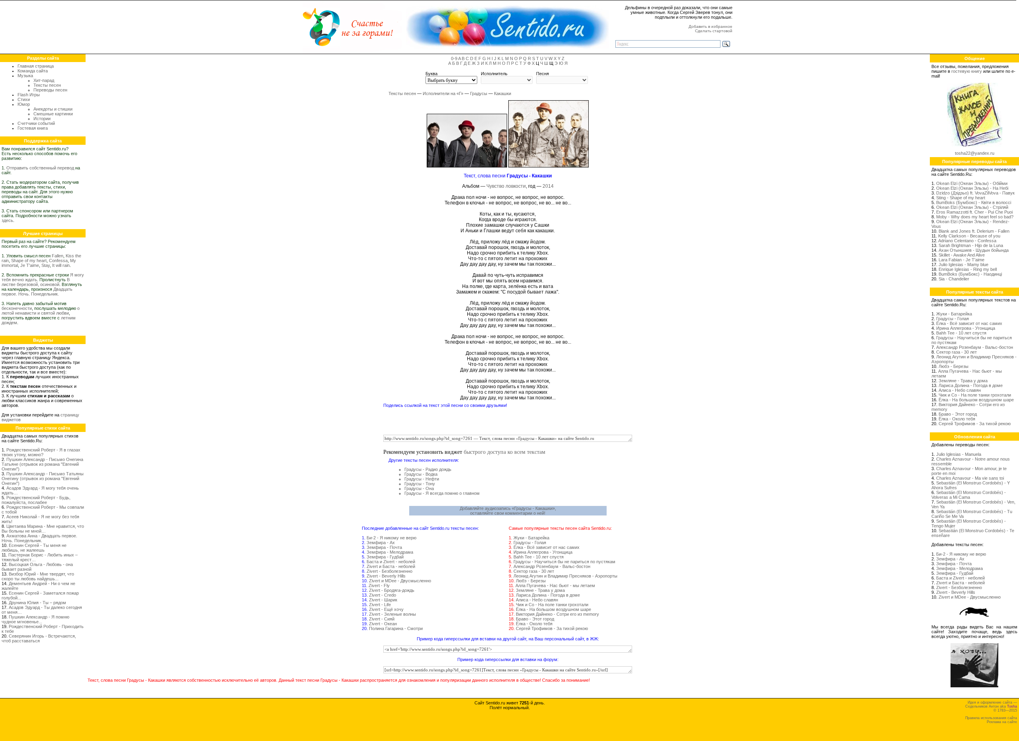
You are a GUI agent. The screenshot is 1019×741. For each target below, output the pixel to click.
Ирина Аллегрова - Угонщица (542, 552)
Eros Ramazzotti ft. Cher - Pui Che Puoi (974, 212)
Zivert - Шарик (383, 599)
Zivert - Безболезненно (389, 571)
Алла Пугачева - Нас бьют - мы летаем (555, 585)
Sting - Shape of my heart (960, 197)
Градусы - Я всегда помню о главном (442, 493)
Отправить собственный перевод (40, 167)
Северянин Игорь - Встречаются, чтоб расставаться (39, 638)
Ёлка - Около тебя (534, 623)
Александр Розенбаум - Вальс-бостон (551, 566)
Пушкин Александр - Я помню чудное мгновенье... (35, 619)
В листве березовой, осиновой (36, 282)
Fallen (57, 255)
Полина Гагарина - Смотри (396, 628)
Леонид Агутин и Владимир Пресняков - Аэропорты (565, 576)
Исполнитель (494, 73)
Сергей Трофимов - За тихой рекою (552, 628)
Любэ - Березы (531, 580)
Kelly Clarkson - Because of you (969, 235)
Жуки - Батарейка (531, 537)
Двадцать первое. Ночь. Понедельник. (37, 291)
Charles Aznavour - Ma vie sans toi (970, 478)
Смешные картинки (53, 113)
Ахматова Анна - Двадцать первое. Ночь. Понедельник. (39, 538)
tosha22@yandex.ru (974, 153)
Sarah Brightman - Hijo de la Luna (971, 245)
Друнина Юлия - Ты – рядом (37, 602)
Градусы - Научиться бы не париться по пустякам (564, 561)
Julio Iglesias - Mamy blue (963, 264)
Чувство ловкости (506, 186)
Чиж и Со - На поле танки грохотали (552, 604)
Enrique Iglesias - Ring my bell (968, 269)
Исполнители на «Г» (443, 93)
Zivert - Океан (383, 623)
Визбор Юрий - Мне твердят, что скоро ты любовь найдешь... (38, 576)
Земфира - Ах (381, 542)
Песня (542, 73)
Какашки (502, 93)
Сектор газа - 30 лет (533, 571)
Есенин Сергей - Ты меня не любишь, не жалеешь (34, 547)
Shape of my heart (29, 260)
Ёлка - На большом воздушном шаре (553, 609)
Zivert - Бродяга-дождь (391, 590)
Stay (45, 265)
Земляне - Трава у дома (540, 590)
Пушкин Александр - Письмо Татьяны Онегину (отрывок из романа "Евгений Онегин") (43, 478)
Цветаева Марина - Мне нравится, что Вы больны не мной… (43, 528)
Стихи (24, 99)
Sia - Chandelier (954, 278)
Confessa (58, 260)
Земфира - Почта (384, 547)
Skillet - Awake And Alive (962, 255)
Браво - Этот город (535, 619)
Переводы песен (50, 90)
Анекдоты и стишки (52, 109)
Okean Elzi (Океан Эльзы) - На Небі (972, 188)
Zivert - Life (380, 604)
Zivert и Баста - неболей (391, 566)
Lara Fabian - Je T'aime (961, 259)
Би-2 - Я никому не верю (391, 537)
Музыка (25, 75)
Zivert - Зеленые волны (392, 614)
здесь (7, 220)
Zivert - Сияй (381, 619)
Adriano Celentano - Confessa (967, 240)
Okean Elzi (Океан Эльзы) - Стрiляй (972, 207)
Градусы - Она (419, 488)
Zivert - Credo (382, 595)
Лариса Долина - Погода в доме (548, 595)
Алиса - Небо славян (537, 599)
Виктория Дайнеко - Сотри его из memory (557, 614)
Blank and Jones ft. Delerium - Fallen (974, 231)
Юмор (24, 104)
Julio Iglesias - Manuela (958, 454)
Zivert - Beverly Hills (386, 576)
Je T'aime (29, 265)
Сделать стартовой (713, 31)
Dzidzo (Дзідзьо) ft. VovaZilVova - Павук (975, 193)
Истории (42, 118)
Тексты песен (47, 85)
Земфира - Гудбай (385, 556)
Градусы (478, 93)
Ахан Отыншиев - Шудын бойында (974, 250)
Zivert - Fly (379, 585)
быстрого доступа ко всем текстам (504, 451)
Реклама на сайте (1002, 722)
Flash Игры (29, 94)
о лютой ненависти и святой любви (41, 310)
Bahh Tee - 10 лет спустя (538, 556)
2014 (548, 186)
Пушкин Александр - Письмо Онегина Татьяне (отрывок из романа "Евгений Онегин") (42, 464)
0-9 (454, 58)
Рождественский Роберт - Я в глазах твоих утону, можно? (41, 452)
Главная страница (36, 66)
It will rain (61, 265)
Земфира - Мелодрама (390, 552)
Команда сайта (33, 70)
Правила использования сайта (991, 718)
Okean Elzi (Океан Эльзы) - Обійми (971, 183)
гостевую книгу (966, 71)
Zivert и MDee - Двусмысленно (400, 580)
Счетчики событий (36, 123)
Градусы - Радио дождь (427, 469)
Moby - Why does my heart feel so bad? (974, 216)
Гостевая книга (33, 128)
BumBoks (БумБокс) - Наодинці (970, 274)
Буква (431, 73)
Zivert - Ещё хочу (386, 609)
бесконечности (17, 308)
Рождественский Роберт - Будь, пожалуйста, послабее (36, 500)
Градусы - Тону (419, 483)
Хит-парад (43, 80)
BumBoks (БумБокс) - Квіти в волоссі (973, 202)
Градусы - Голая (529, 542)
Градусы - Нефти (421, 478)
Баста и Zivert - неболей (391, 561)
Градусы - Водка (420, 474)
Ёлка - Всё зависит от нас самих (546, 547)
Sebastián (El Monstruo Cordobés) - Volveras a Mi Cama (968, 495)
